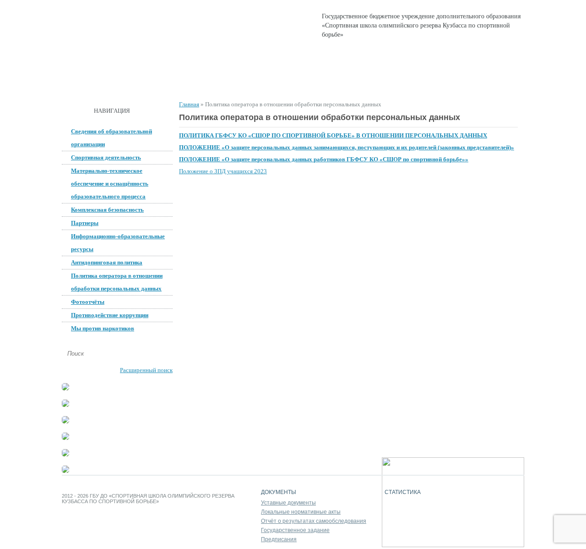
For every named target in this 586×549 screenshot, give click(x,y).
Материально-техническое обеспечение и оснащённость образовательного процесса (109, 183)
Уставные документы (288, 503)
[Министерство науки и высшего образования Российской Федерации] (65, 404)
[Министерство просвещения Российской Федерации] (65, 421)
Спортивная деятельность (266, 82)
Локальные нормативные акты (301, 512)
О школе (132, 82)
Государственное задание (295, 530)
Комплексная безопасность (107, 209)
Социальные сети (427, 82)
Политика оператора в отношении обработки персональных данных (117, 282)
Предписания (279, 539)
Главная (85, 82)
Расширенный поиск (146, 370)
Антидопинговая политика (106, 262)
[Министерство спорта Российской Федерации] (65, 437)
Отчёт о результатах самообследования (313, 521)
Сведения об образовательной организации (111, 138)
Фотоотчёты (87, 301)
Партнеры (84, 223)
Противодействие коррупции (109, 315)
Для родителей (354, 82)
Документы (184, 82)
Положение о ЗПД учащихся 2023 (223, 171)
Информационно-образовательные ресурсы (118, 243)
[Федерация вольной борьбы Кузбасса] (65, 388)
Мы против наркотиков (102, 328)
